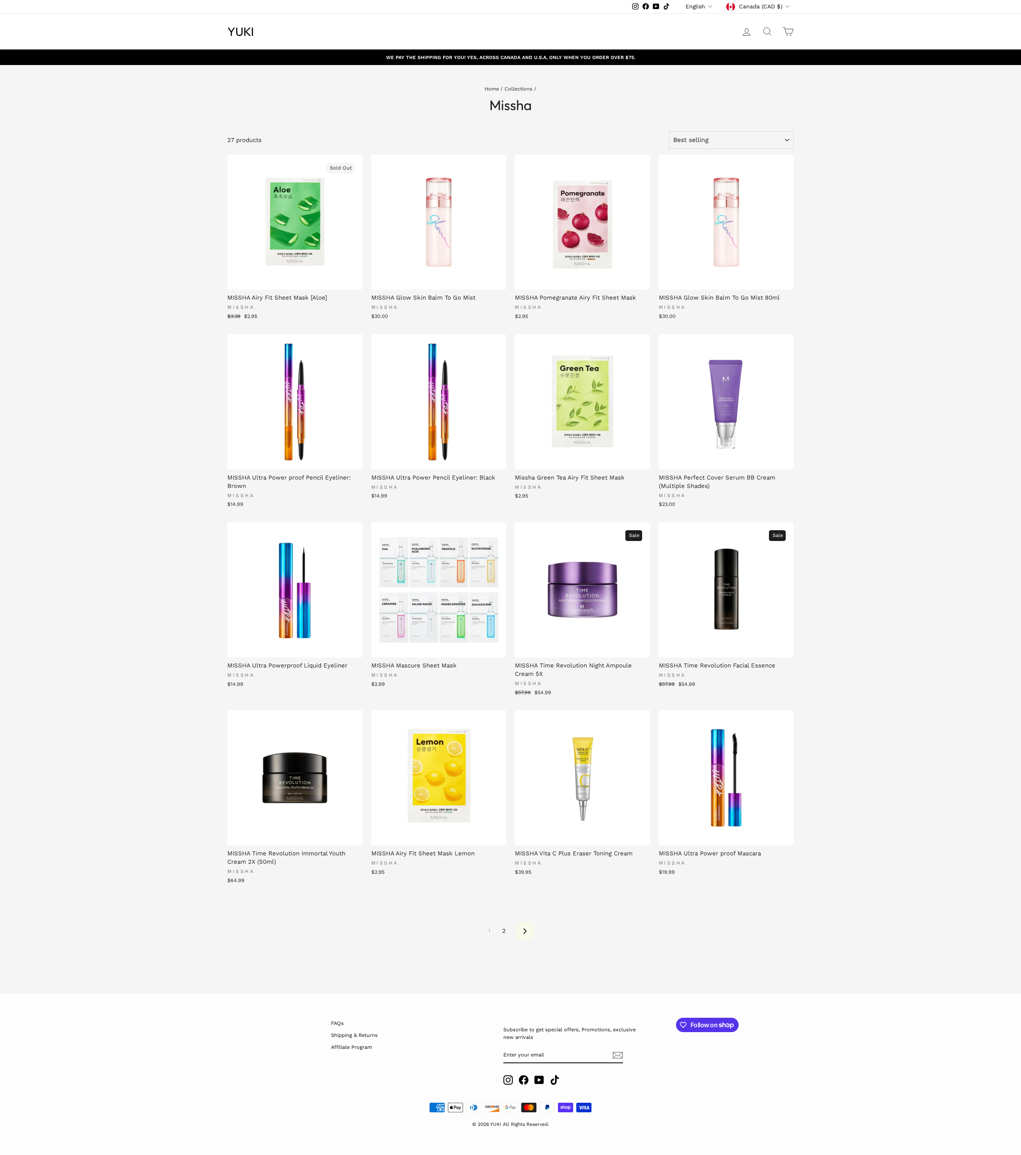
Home (492, 89)
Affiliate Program (351, 1047)
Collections (518, 89)
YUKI (240, 31)
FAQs (337, 1023)
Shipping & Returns (354, 1035)
